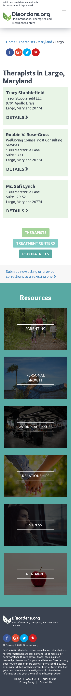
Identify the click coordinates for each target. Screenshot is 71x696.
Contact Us (46, 682)
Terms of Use (48, 679)
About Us (31, 679)
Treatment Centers (35, 243)
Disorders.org (32, 17)
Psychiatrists (35, 254)
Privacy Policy (27, 682)
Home (11, 42)
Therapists (26, 42)
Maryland (44, 42)
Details (15, 117)
